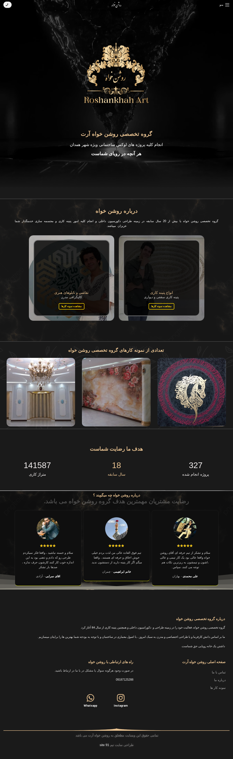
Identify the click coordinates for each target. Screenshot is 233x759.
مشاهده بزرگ (160, 361)
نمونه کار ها (218, 688)
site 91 (104, 745)
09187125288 (124, 679)
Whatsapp (90, 705)
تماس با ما (219, 672)
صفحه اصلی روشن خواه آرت (204, 662)
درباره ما (220, 680)
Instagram (121, 705)
